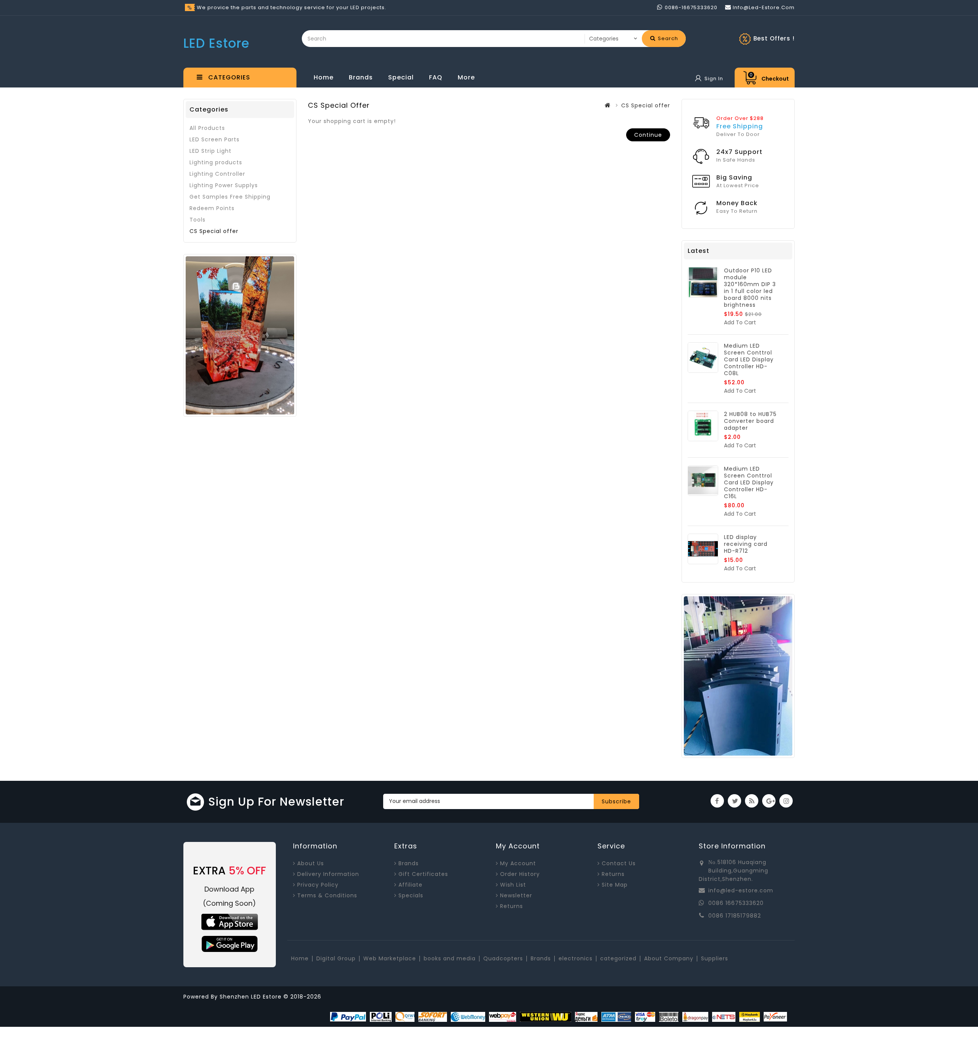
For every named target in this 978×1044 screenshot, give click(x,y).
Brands (361, 77)
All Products (207, 128)
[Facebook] (717, 801)
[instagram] (786, 801)
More (466, 77)
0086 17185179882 (734, 915)
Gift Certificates (423, 874)
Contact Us (619, 863)
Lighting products (215, 162)
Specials (410, 895)
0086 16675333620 (736, 903)
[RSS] (751, 801)
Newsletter (516, 895)
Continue (648, 135)
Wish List (513, 885)
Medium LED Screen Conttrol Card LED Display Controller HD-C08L (749, 359)
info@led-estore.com (740, 890)
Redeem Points (212, 208)
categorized (618, 958)
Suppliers (714, 958)
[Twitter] (734, 801)
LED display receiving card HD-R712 (746, 544)
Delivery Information (328, 874)
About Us (310, 863)
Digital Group (336, 958)
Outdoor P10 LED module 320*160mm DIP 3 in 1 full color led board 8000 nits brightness (750, 288)
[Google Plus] (769, 801)
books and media (450, 958)
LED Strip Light (210, 151)
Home (324, 77)
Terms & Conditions (327, 895)
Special (401, 77)
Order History (520, 874)
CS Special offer (213, 231)
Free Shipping (739, 126)
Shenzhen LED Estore (251, 996)
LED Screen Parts (214, 139)
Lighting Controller (217, 174)
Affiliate (410, 885)
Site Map (615, 885)
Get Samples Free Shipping (229, 197)
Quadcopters (503, 958)
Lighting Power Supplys (223, 185)
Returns (511, 906)
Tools (197, 219)
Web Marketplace (389, 958)
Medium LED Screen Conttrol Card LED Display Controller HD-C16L (749, 482)
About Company (668, 958)
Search (667, 38)
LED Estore (216, 43)
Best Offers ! (774, 38)
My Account (518, 863)
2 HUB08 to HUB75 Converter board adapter (750, 421)
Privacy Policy (317, 885)
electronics (576, 958)
